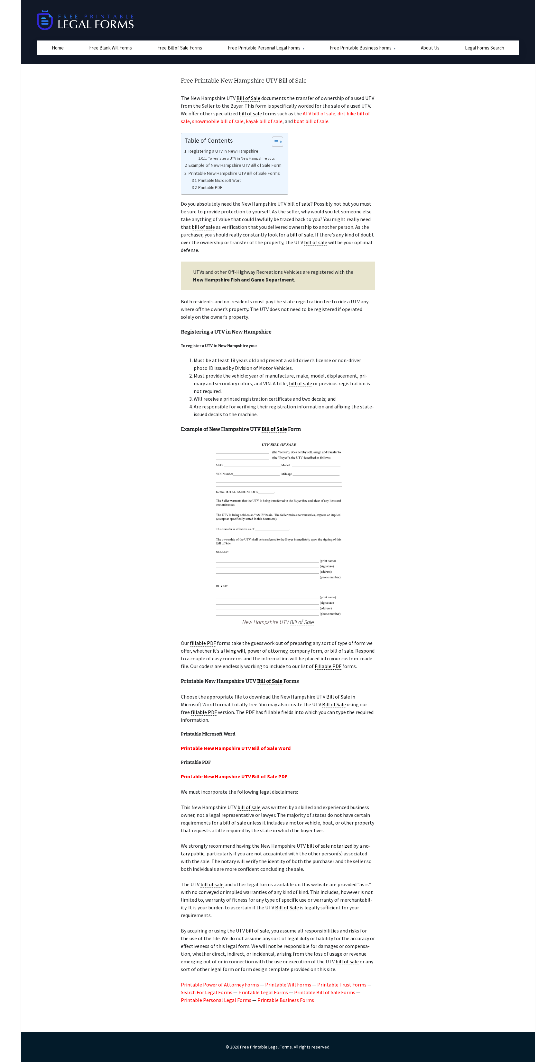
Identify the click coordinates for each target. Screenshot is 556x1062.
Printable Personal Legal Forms (216, 1000)
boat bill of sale (311, 121)
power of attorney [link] (267, 650)
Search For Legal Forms (206, 992)
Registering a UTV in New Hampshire (223, 151)
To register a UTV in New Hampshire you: (241, 158)
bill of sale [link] (250, 113)
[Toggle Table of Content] (274, 141)
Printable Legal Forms (263, 992)
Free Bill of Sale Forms (179, 48)
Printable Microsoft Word (220, 180)
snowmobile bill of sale (218, 121)
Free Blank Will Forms (110, 48)
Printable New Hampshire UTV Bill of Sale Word (236, 748)
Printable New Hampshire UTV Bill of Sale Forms (234, 173)
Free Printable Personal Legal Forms (264, 48)
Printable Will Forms (288, 984)
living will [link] (234, 650)
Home (58, 48)
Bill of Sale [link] (248, 98)
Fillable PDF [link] (328, 666)
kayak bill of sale (264, 121)
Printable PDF (210, 187)
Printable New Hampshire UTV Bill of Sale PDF (234, 776)
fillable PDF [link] (203, 643)
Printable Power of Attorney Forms (220, 984)
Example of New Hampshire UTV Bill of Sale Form (235, 165)
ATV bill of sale (319, 113)
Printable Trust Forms (341, 984)
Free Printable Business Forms (361, 48)
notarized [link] (341, 846)
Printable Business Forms (285, 1000)
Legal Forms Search (484, 48)
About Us (430, 48)
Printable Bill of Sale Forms (324, 992)
